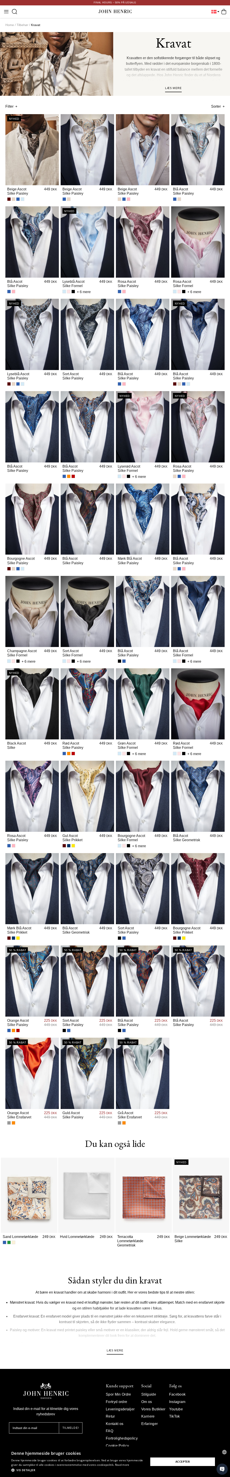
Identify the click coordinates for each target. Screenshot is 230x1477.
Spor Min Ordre (118, 1394)
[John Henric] (115, 12)
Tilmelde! (70, 1427)
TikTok (174, 1416)
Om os (146, 1402)
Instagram (177, 1402)
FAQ (109, 1431)
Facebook (177, 1394)
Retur (110, 1416)
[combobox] (224, 1452)
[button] (78, 1470)
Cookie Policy (117, 1446)
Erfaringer (149, 1424)
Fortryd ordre (116, 1402)
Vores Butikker (153, 1409)
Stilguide (148, 1394)
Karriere (148, 1416)
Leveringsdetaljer (120, 1409)
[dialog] (115, 1462)
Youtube (176, 1409)
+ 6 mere (84, 292)
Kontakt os (114, 1424)
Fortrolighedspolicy (122, 1438)
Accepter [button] (182, 1462)
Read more (122, 1465)
